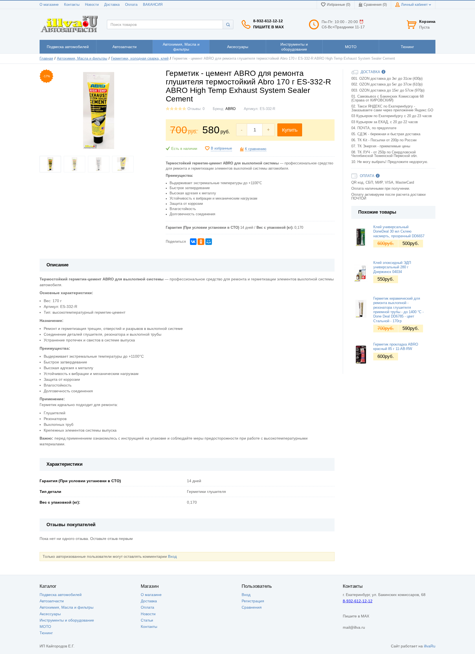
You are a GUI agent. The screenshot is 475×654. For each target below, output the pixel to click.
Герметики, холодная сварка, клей (140, 58)
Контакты (71, 5)
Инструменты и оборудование (67, 620)
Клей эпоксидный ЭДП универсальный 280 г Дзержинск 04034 (392, 267)
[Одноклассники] (201, 241)
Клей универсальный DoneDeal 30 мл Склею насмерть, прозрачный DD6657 (398, 231)
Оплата (131, 5)
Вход (172, 556)
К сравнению (255, 149)
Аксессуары (50, 614)
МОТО (45, 626)
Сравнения (252, 607)
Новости (92, 5)
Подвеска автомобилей (61, 594)
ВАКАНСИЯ (152, 5)
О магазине (49, 5)
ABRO (230, 109)
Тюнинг (46, 633)
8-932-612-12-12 (268, 21)
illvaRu (429, 646)
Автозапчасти (52, 601)
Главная (46, 58)
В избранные (221, 148)
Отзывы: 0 (196, 109)
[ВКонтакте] (193, 241)
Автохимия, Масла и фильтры (82, 58)
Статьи (147, 620)
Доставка (112, 5)
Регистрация (253, 601)
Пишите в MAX (268, 27)
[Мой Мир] (208, 241)
